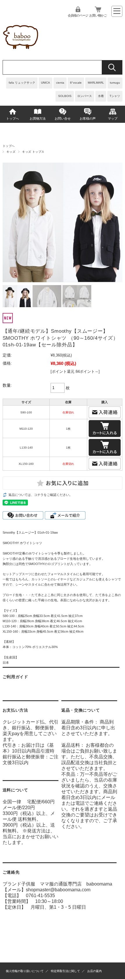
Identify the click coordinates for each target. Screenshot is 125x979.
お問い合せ (63, 118)
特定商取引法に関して (65, 971)
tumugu (115, 82)
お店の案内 (94, 971)
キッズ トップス (33, 151)
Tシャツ (115, 96)
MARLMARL (96, 82)
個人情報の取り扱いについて (25, 971)
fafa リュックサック (22, 82)
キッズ (10, 151)
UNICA (45, 82)
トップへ (12, 118)
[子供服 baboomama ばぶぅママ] (22, 51)
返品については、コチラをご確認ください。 (40, 494)
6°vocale (76, 82)
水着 (101, 96)
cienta (60, 82)
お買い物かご (98, 15)
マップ (112, 118)
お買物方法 (38, 118)
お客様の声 (88, 118)
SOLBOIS (65, 96)
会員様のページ (78, 15)
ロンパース (84, 96)
